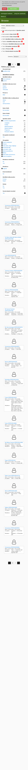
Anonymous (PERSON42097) (12, 346)
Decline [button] (4, 8)
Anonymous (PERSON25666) (12, 547)
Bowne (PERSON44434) (11, 361)
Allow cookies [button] (13, 8)
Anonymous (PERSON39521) (12, 222)
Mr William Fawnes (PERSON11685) (14, 442)
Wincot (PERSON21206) (11, 490)
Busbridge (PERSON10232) (12, 379)
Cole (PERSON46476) (10, 255)
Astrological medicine (6, 13)
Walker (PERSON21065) (11, 507)
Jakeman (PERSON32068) (11, 289)
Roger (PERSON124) (10, 460)
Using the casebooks (19, 13)
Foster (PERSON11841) (11, 397)
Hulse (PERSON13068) (11, 423)
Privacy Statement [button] (7, 5)
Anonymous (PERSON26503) (12, 528)
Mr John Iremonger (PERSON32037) (14, 327)
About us (3, 16)
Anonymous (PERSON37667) (12, 205)
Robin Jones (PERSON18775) (12, 475)
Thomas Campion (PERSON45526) (13, 270)
